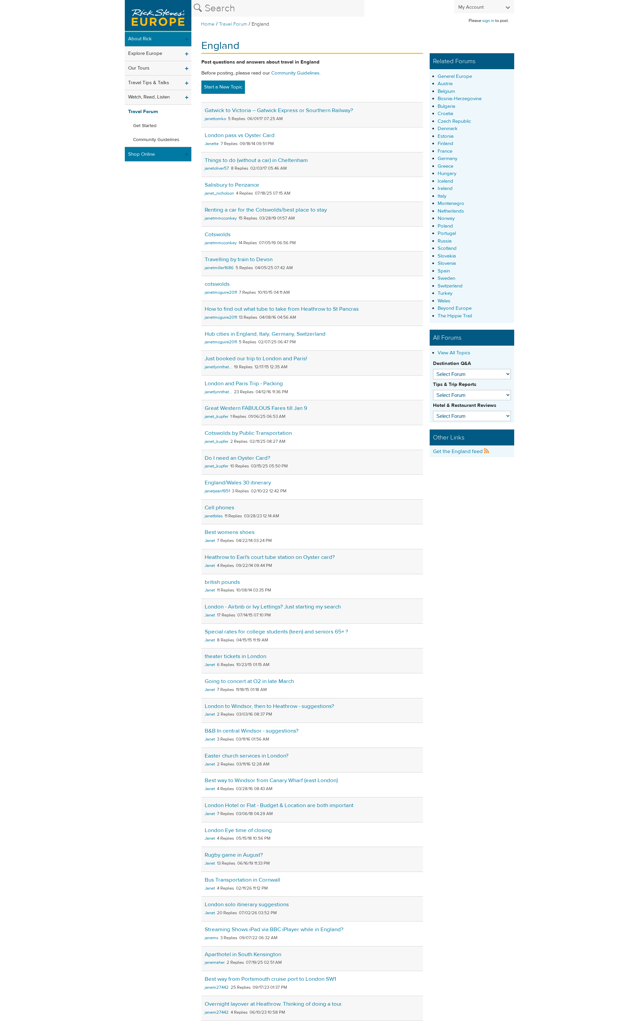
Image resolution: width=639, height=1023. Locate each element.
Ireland (445, 188)
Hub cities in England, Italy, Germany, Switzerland (265, 334)
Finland (445, 143)
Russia (445, 241)
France (445, 151)
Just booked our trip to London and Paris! (256, 358)
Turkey (445, 293)
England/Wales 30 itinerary (238, 482)
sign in (488, 20)
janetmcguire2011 (221, 292)
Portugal (447, 233)
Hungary (447, 173)
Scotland (447, 248)
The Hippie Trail (455, 316)
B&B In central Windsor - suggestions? (252, 731)
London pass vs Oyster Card (240, 135)
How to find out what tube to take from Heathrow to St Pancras (282, 309)
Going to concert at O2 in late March (249, 681)
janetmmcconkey (221, 218)
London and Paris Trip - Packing (244, 383)
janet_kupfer (216, 416)
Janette (212, 143)
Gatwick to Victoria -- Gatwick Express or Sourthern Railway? (279, 110)
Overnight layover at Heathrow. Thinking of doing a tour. (274, 1004)
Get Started (144, 126)
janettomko (215, 118)
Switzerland (450, 286)
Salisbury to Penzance (232, 185)
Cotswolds (218, 234)
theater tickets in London (235, 656)
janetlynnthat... (218, 367)
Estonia (446, 136)
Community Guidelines (156, 140)
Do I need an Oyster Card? (237, 458)
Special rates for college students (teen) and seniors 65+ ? (276, 631)
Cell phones (219, 507)
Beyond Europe (455, 308)
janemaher (215, 962)
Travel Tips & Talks (148, 83)
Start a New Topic (223, 87)
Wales (444, 301)
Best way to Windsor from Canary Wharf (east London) (271, 780)
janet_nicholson (219, 193)
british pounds (222, 582)
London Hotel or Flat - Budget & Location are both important (279, 805)
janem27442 (217, 987)
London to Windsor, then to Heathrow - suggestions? (269, 706)
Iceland (445, 181)
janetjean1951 (217, 491)
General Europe (455, 76)
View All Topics (454, 353)
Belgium (446, 91)
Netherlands (451, 211)
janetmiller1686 (219, 267)
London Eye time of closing (238, 830)
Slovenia (447, 263)
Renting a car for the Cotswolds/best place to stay (266, 210)
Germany (447, 158)
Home (208, 24)
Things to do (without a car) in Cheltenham (256, 160)
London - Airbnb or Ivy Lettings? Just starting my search (273, 606)
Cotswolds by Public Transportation (248, 433)
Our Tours (138, 68)
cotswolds (217, 284)
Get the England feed (458, 451)
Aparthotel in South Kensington (243, 954)
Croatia (445, 113)
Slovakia (447, 256)
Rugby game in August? (234, 855)
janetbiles (214, 516)
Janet (210, 540)
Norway (446, 218)
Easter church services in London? (247, 756)
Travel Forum (233, 24)
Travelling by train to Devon (239, 259)
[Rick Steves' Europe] (158, 16)
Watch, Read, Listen (149, 97)
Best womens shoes (230, 532)
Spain (444, 271)
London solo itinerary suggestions (247, 904)
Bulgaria (446, 106)
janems (211, 937)
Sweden (446, 278)
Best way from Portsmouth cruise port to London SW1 (270, 979)
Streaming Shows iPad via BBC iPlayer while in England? (274, 929)
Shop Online (141, 154)
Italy (442, 196)
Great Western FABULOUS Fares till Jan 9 (256, 408)
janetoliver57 (217, 168)
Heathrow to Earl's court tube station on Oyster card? (270, 557)
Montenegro (451, 203)
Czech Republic (454, 121)
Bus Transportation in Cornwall (242, 880)
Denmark (448, 128)
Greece (445, 166)
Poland (445, 226)
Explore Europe (145, 53)
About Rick (140, 39)
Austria (445, 84)
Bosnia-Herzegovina (460, 98)
